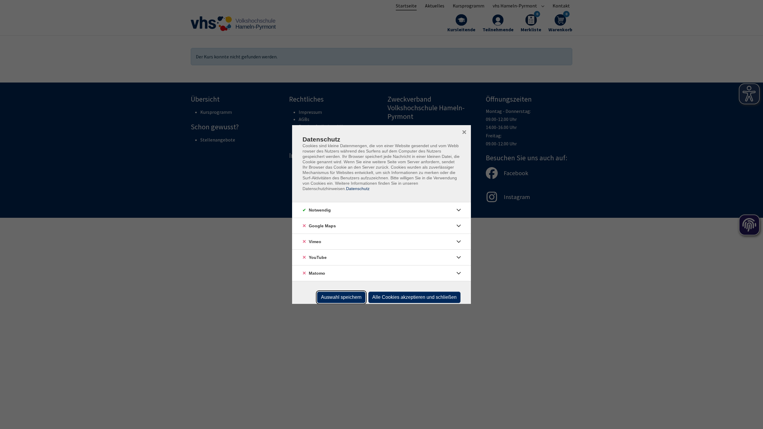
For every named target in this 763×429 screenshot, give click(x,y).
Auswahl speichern (341, 297)
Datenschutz (358, 188)
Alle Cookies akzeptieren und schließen (414, 297)
